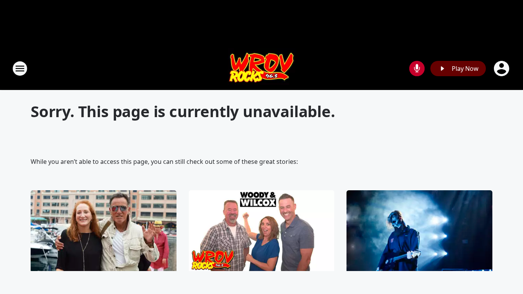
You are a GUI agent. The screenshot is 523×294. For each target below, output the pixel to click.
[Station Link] (262, 68)
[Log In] (502, 68)
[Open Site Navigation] (20, 68)
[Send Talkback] (417, 68)
